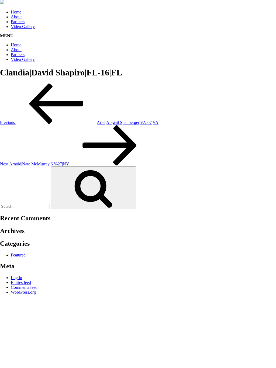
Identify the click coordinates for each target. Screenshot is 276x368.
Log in (16, 277)
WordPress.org (23, 292)
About (16, 17)
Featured (18, 255)
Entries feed (21, 282)
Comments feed (24, 287)
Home (16, 12)
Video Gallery (23, 26)
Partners (18, 21)
